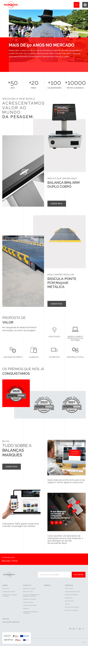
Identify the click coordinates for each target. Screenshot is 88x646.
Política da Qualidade (71, 594)
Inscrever (79, 574)
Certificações (69, 598)
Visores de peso (28, 602)
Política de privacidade (72, 607)
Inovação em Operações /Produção (9, 595)
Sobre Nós (69, 585)
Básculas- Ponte (10, 559)
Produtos (27, 585)
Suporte (5, 619)
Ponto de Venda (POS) (29, 605)
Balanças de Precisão (29, 599)
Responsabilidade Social (72, 591)
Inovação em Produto (8, 591)
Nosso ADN (5, 588)
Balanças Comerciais (29, 588)
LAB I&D (5, 585)
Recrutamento (69, 601)
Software (26, 608)
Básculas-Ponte (28, 591)
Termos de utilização (71, 610)
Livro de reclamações (10, 622)
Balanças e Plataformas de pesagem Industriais (31, 595)
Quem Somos (69, 588)
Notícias (67, 604)
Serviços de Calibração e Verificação (30, 612)
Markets (47, 585)
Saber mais (57, 204)
